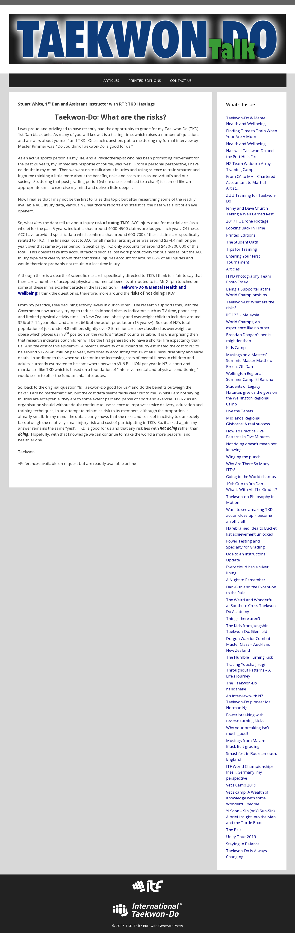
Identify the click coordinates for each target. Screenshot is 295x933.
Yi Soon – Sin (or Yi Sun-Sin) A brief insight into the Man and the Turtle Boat (251, 816)
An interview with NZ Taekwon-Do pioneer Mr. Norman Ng (248, 701)
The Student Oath (242, 242)
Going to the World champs (251, 476)
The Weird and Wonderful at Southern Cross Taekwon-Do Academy (251, 605)
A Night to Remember (245, 579)
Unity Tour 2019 (241, 836)
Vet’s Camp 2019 (241, 785)
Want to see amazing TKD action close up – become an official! (249, 515)
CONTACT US (181, 80)
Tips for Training (241, 249)
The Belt (233, 829)
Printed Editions (240, 235)
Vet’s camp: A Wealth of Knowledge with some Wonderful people (247, 798)
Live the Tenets (239, 411)
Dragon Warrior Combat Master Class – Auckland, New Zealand (248, 644)
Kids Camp (236, 347)
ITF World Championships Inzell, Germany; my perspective (250, 772)
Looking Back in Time (245, 228)
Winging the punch (243, 456)
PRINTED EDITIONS (144, 80)
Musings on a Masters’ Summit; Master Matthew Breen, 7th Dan (249, 360)
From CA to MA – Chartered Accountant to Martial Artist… (250, 182)
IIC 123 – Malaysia (242, 314)
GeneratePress (170, 925)
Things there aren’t (243, 618)
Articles (233, 269)
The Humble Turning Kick (249, 657)
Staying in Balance (243, 843)
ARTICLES (111, 80)
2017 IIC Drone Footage (247, 221)
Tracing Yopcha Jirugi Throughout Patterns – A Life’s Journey (248, 670)
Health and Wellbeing (246, 143)
